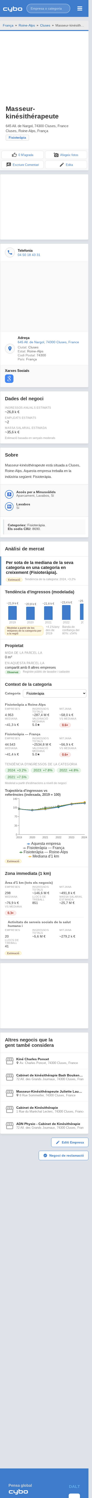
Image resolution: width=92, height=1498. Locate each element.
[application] (44, 827)
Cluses (45, 25)
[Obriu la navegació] (80, 8)
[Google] (9, 378)
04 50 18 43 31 (29, 255)
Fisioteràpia (17, 137)
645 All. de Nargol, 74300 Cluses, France (48, 342)
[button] (48, 8)
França (8, 25)
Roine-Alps (27, 25)
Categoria (13, 693)
